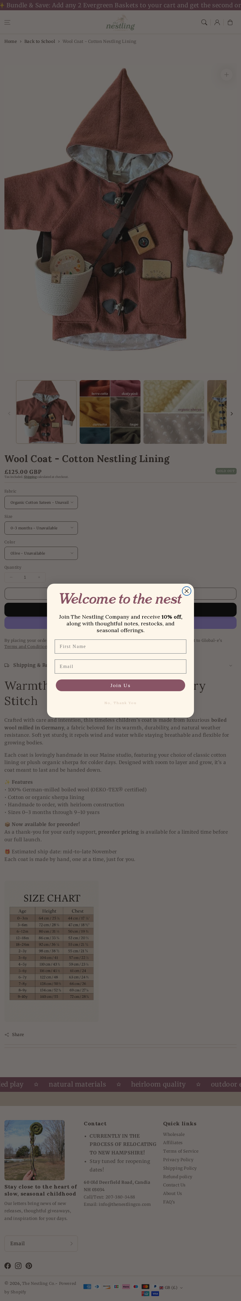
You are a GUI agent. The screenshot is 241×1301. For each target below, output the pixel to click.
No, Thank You (120, 703)
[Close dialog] (186, 591)
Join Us (121, 685)
